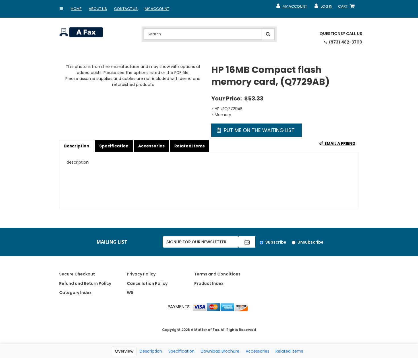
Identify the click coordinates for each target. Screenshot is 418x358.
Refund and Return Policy (85, 283)
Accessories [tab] (257, 351)
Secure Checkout (77, 274)
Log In (323, 8)
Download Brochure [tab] (220, 351)
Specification (114, 146)
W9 (130, 292)
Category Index (75, 292)
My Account (157, 8)
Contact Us (126, 8)
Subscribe (275, 242)
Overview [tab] (124, 351)
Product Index (209, 283)
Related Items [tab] (289, 351)
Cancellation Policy (147, 283)
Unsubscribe (310, 242)
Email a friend (339, 143)
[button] (61, 9)
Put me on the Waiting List (258, 130)
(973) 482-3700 (345, 42)
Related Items (189, 146)
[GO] (247, 242)
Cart (347, 8)
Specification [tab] (181, 351)
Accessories (151, 146)
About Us (98, 8)
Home (76, 8)
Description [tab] (151, 351)
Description (76, 146)
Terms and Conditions (217, 274)
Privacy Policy (141, 274)
